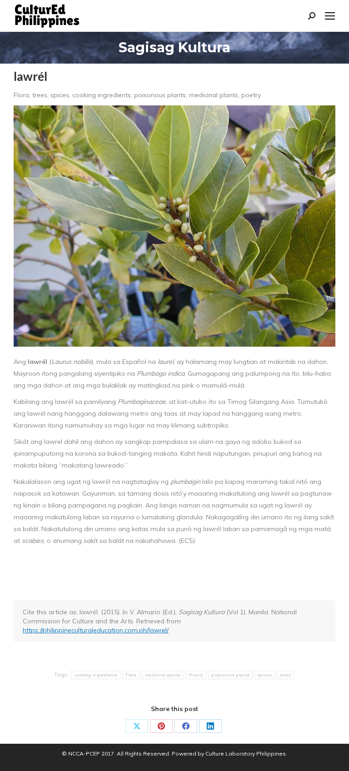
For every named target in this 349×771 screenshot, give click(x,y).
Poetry (196, 674)
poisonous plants (230, 674)
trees (285, 674)
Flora (131, 674)
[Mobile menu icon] (329, 15)
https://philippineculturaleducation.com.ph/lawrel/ (96, 630)
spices (265, 674)
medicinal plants (163, 674)
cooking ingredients (96, 674)
